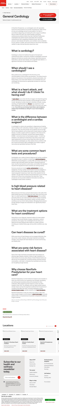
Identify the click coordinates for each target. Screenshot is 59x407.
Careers (31, 1)
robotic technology (37, 294)
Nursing (46, 369)
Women (30, 103)
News (41, 1)
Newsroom (32, 374)
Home (3, 7)
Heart (11, 7)
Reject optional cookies (50, 402)
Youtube (25, 395)
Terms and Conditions (10, 383)
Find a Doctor (53, 4)
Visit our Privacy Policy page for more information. (21, 405)
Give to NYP (36, 1)
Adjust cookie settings (5, 405)
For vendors (47, 381)
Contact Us (32, 366)
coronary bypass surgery (18, 290)
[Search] (46, 4)
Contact (44, 1)
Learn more (6, 350)
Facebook (12, 395)
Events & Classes (34, 376)
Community (32, 364)
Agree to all (50, 399)
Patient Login (54, 1)
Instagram (5, 395)
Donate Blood (33, 386)
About (28, 1)
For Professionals (48, 363)
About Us (32, 362)
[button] (55, 326)
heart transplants (41, 290)
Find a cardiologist (48, 19)
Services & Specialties (18, 7)
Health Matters (33, 372)
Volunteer (32, 384)
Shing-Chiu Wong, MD (7, 316)
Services (7, 7)
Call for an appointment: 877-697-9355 (48, 15)
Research (49, 1)
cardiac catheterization (32, 168)
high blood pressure (33, 196)
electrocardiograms (40, 159)
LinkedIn (18, 395)
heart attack (16, 99)
